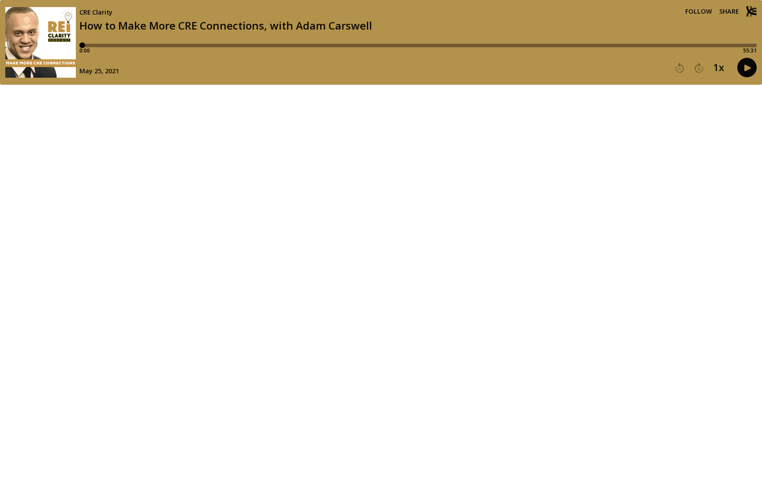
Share (729, 11)
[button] (679, 68)
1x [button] (718, 67)
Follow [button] (698, 11)
